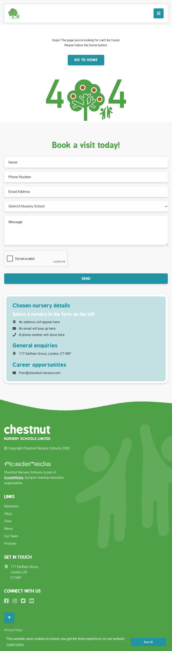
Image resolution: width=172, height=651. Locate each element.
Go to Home (86, 60)
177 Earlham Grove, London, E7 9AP (45, 354)
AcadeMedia (13, 478)
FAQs (8, 514)
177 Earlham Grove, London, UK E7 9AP (24, 572)
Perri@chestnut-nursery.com (39, 373)
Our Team (11, 536)
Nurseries (11, 506)
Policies (10, 544)
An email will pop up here (37, 329)
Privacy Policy (13, 630)
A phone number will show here (42, 335)
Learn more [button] (15, 644)
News (8, 529)
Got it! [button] (148, 642)
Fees (8, 521)
